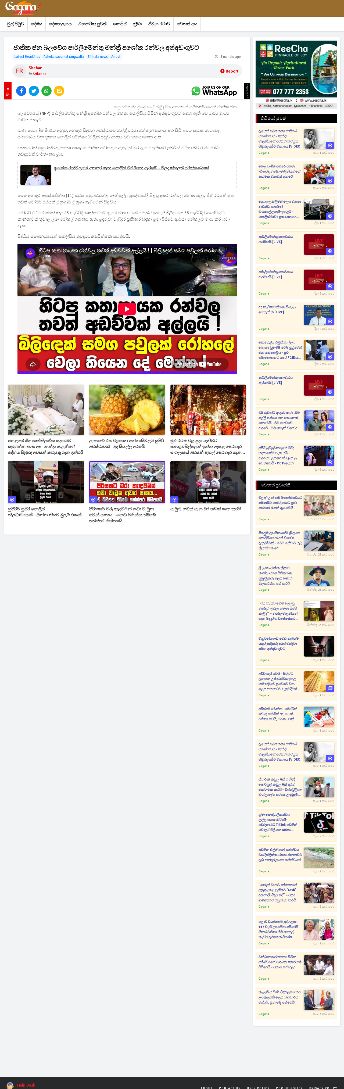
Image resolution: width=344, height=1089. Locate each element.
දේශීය (36, 24)
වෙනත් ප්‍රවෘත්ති (275, 485)
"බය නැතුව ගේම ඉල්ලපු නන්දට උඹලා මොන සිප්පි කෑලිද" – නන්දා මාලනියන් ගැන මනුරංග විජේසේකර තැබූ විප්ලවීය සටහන (278, 611)
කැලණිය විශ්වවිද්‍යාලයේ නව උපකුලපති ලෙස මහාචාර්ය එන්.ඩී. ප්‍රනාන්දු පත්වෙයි (280, 997)
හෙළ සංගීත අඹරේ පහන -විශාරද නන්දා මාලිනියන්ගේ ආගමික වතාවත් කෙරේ (279, 171)
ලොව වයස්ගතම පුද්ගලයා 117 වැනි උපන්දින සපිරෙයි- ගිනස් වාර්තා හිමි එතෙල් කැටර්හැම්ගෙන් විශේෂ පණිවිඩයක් (279, 930)
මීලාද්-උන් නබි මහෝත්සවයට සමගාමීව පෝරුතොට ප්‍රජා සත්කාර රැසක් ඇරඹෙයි (280, 503)
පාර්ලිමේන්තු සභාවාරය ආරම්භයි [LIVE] (276, 239)
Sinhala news (98, 57)
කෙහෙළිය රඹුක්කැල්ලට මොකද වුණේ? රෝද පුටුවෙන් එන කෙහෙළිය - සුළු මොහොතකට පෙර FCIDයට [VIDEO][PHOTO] (280, 350)
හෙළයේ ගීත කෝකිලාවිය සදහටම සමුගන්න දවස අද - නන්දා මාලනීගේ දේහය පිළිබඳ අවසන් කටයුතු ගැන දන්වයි (46, 446)
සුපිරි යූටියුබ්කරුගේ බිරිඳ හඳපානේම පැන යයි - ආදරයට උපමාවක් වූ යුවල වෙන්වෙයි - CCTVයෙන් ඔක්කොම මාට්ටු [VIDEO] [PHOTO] (278, 456)
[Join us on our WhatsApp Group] (214, 91)
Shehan (35, 68)
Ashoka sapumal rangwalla (64, 57)
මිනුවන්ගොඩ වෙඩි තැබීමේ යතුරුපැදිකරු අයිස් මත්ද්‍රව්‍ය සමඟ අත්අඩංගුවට (279, 643)
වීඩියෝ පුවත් (273, 118)
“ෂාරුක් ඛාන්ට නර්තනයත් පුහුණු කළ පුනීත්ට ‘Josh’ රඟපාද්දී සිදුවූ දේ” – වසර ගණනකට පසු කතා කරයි (278, 892)
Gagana (264, 153)
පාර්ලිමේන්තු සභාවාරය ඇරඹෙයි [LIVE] (276, 380)
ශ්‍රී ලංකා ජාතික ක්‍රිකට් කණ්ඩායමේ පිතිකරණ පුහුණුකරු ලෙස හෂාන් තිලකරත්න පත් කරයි (275, 576)
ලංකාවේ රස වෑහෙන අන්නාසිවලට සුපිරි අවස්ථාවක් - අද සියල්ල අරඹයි (126, 443)
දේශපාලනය (60, 24)
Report (232, 71)
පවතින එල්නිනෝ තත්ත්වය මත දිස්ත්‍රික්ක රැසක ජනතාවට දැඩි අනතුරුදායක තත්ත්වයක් (280, 855)
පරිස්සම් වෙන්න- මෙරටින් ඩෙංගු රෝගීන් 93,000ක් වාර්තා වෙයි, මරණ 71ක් (278, 714)
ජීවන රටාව (159, 24)
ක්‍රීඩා (137, 24)
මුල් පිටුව (15, 24)
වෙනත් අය (187, 24)
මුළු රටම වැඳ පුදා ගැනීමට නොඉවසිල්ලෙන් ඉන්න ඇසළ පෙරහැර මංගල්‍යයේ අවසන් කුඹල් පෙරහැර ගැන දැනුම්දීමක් (206, 447)
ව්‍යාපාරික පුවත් (92, 24)
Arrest (115, 57)
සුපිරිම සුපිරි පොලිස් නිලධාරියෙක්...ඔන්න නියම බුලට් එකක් (44, 512)
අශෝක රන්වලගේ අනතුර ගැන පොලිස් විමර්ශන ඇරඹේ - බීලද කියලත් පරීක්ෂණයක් (131, 168)
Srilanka (39, 73)
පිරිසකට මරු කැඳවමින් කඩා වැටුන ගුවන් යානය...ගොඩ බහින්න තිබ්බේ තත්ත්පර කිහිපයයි (122, 515)
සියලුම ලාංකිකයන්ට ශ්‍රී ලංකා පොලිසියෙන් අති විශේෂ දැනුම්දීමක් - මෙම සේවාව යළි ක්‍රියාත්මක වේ (280, 540)
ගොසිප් (120, 24)
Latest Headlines (27, 57)
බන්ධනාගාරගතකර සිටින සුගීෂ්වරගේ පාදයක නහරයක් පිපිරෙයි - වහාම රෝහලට (280, 962)
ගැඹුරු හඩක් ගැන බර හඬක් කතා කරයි (205, 509)
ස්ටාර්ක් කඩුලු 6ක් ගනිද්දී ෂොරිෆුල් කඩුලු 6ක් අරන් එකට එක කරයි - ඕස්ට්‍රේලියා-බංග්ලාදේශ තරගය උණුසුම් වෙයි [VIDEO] (280, 787)
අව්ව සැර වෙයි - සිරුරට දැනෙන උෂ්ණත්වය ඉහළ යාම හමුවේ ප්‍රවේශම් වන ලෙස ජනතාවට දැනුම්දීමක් (278, 681)
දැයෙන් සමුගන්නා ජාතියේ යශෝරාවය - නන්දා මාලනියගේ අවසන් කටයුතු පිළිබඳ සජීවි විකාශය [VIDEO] (280, 139)
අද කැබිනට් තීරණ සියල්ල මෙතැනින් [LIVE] (277, 309)
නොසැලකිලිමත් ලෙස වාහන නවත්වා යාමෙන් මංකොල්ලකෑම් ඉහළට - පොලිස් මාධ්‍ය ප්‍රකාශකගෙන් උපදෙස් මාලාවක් (280, 209)
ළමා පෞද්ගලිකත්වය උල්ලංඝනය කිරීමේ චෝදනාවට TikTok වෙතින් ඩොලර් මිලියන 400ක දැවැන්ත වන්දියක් (278, 822)
